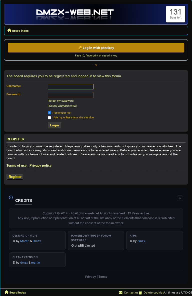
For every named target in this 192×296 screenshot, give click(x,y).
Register (15, 177)
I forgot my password (61, 100)
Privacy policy (41, 165)
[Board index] (75, 14)
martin (35, 262)
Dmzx (37, 241)
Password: (13, 94)
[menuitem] (151, 293)
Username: (13, 85)
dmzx (141, 241)
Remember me (61, 112)
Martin (24, 241)
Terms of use (16, 165)
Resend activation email (62, 105)
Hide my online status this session (73, 117)
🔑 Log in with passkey (96, 48)
